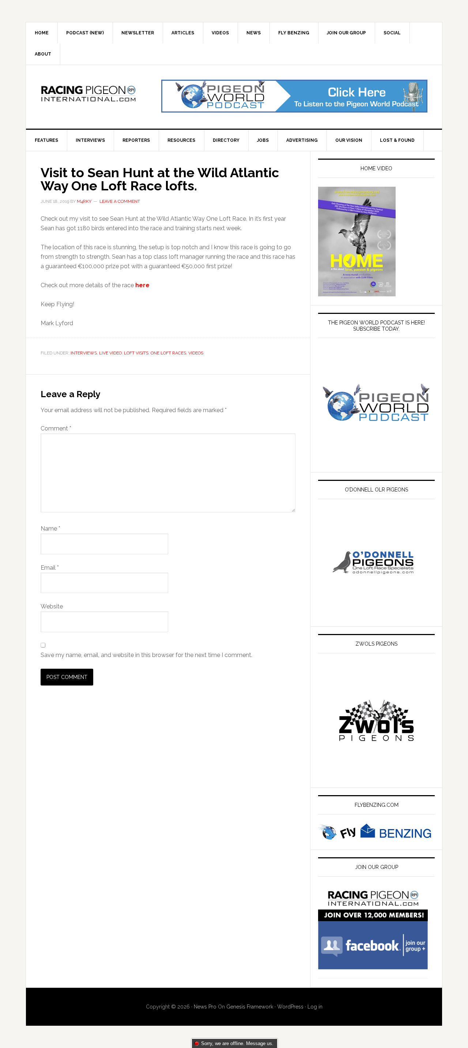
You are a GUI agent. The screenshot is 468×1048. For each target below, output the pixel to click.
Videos (195, 353)
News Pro (205, 1007)
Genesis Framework (249, 1007)
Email (50, 567)
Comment (56, 428)
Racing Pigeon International (88, 96)
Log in (314, 1007)
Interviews (84, 353)
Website (52, 606)
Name (50, 528)
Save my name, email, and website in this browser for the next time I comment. (146, 655)
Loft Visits (136, 353)
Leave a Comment (119, 201)
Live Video (110, 353)
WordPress (290, 1007)
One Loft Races (168, 353)
